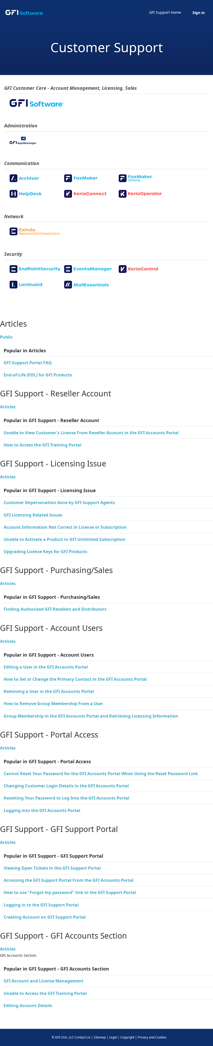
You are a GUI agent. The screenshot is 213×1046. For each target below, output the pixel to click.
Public (6, 337)
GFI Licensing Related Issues (33, 515)
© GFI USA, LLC (63, 1037)
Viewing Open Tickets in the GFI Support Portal (52, 868)
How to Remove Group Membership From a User (53, 703)
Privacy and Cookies (152, 1037)
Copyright (127, 1037)
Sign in (198, 12)
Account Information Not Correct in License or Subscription (65, 527)
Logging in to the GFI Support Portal (41, 905)
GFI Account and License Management (43, 981)
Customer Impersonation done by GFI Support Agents (59, 502)
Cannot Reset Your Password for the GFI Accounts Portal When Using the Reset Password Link (101, 773)
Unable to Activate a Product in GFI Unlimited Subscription (64, 539)
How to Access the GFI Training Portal (42, 445)
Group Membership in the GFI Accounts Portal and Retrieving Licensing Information (91, 716)
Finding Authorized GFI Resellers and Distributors (55, 609)
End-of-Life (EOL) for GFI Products (38, 375)
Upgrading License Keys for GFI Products (45, 551)
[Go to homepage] (24, 12)
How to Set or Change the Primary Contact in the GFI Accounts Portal (75, 679)
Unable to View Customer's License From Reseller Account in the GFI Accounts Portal (91, 433)
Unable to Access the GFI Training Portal (45, 993)
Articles (8, 407)
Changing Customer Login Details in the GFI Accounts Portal (66, 786)
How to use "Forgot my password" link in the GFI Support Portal (70, 892)
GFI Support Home (165, 12)
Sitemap (100, 1037)
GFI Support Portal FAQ (28, 363)
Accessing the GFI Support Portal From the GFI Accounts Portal (69, 880)
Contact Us (82, 1037)
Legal (113, 1037)
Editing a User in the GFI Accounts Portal (46, 667)
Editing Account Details (28, 1005)
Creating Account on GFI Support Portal (45, 917)
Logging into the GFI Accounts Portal (42, 810)
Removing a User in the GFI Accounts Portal (49, 691)
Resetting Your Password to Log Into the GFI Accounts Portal (66, 798)
